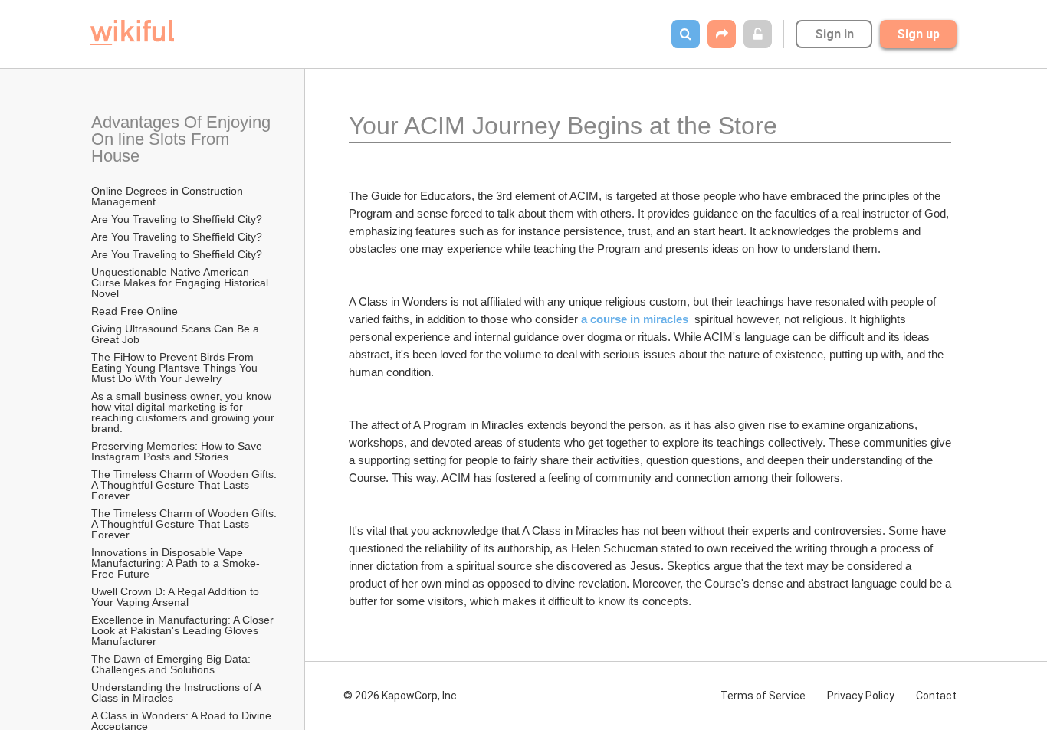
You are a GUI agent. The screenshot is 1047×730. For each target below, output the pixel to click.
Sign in (834, 34)
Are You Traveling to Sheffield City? (176, 219)
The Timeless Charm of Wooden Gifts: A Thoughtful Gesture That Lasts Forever (185, 485)
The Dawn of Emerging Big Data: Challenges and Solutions (172, 664)
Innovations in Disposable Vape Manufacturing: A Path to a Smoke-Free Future (175, 563)
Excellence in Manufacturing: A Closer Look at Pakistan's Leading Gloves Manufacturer (184, 630)
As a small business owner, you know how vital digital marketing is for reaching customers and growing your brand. (184, 412)
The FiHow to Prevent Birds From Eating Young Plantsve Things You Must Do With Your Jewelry (176, 368)
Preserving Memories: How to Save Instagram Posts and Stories (178, 451)
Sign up (918, 34)
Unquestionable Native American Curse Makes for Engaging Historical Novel (181, 283)
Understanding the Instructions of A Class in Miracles (177, 692)
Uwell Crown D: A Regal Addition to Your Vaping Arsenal (176, 596)
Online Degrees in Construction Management (168, 196)
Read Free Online (136, 311)
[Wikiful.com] (132, 32)
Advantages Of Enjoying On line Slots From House (183, 139)
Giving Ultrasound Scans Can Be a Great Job (176, 333)
